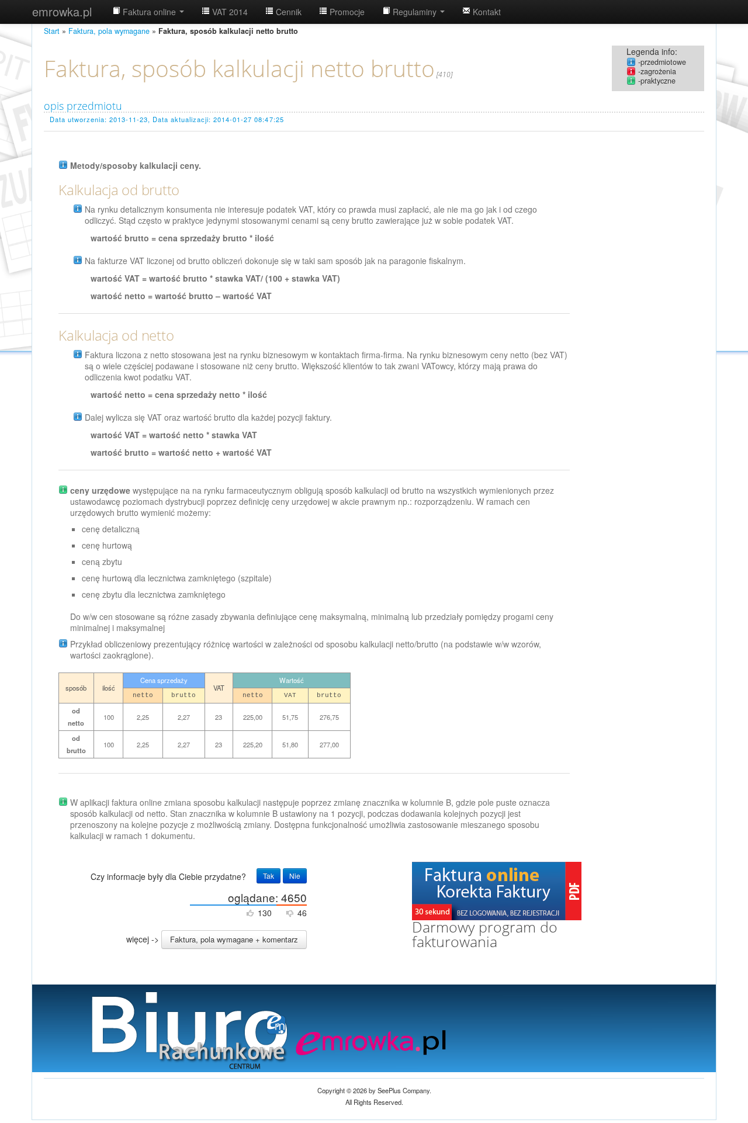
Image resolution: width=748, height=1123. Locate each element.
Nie (294, 876)
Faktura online (149, 12)
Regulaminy (414, 12)
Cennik (287, 12)
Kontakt (485, 12)
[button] (234, 939)
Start (52, 31)
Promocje (346, 12)
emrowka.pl (62, 11)
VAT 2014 (229, 12)
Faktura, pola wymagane (109, 31)
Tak (268, 876)
